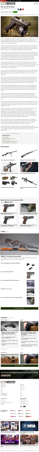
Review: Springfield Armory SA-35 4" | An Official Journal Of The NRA (9, 213)
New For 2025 (4, 352)
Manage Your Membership (24, 404)
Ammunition (22, 389)
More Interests (10, 317)
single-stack (17, 133)
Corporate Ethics (13, 450)
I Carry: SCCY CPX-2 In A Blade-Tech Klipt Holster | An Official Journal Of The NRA (29, 345)
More (7, 231)
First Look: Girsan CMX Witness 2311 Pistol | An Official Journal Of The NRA (9, 225)
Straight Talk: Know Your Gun (6, 289)
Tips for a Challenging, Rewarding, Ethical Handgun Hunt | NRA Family (8, 338)
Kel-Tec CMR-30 (5, 137)
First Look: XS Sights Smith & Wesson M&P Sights (10, 263)
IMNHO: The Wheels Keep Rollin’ (11, 256)
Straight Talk (4, 334)
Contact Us (2, 387)
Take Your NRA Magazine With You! (8, 432)
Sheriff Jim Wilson (5, 320)
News (1, 260)
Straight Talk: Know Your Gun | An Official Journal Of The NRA (9, 333)
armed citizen (8, 334)
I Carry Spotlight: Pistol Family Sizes (9, 142)
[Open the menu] (37, 3)
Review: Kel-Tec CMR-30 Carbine (8, 138)
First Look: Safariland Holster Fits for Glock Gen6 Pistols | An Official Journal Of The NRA (29, 213)
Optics (21, 393)
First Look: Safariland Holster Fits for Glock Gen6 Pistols (11, 297)
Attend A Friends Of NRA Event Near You (28, 445)
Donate (13, 0)
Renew (10, 0)
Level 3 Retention (29, 335)
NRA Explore (3, 404)
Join (7, 0)
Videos (21, 352)
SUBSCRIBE (6, 375)
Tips (3, 260)
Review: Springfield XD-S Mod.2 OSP (9, 141)
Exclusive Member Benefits (24, 401)
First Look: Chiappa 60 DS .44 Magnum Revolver (10, 280)
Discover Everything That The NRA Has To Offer (9, 446)
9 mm (6, 133)
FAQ (1, 389)
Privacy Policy (2, 450)
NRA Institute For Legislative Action (6, 402)
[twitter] (20, 9)
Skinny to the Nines (6, 140)
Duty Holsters (23, 335)
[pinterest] (23, 9)
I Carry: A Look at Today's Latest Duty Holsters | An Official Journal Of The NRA (29, 333)
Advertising (2, 386)
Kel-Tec (2, 39)
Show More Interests (25, 365)
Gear (21, 390)
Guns (1, 9)
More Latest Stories (23, 308)
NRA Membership (23, 399)
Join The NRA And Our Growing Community (26, 432)
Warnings (18, 450)
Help (1, 390)
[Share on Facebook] (18, 9)
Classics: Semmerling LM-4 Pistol (7, 271)
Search (2, 392)
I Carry (21, 320)
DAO (8, 133)
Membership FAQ (23, 402)
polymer (13, 133)
